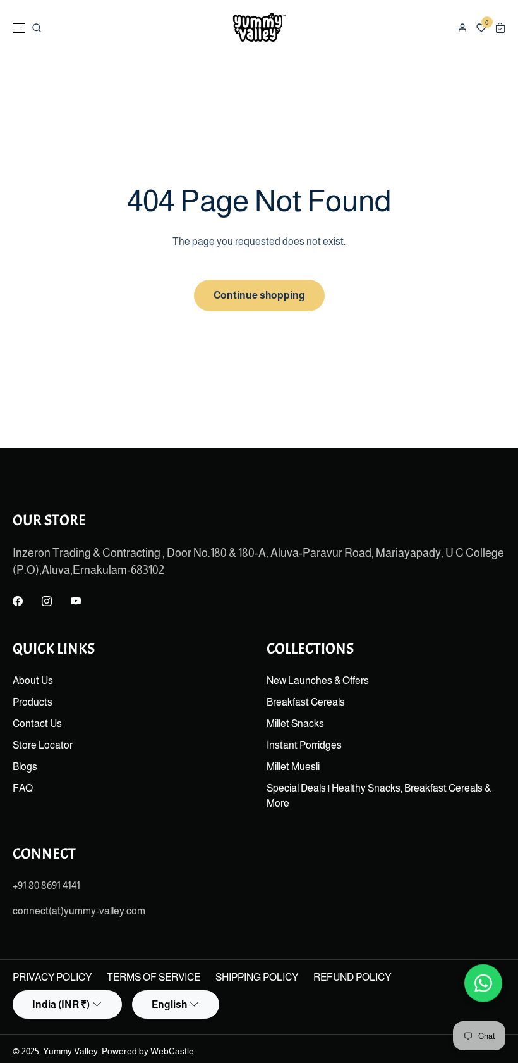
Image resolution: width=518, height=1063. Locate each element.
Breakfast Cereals (306, 702)
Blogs (25, 766)
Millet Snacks (295, 723)
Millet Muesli (293, 766)
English (169, 1004)
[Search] (37, 28)
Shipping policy (256, 977)
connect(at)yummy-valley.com (79, 910)
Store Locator (43, 745)
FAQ (23, 788)
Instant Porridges (304, 745)
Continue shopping (259, 295)
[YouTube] (76, 601)
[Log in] (462, 28)
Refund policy (352, 977)
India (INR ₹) (61, 1004)
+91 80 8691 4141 (46, 885)
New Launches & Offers (318, 680)
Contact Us (37, 723)
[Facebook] (18, 601)
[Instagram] (47, 601)
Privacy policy (52, 977)
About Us (33, 680)
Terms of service (153, 977)
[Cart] (500, 28)
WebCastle (172, 1051)
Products (32, 702)
